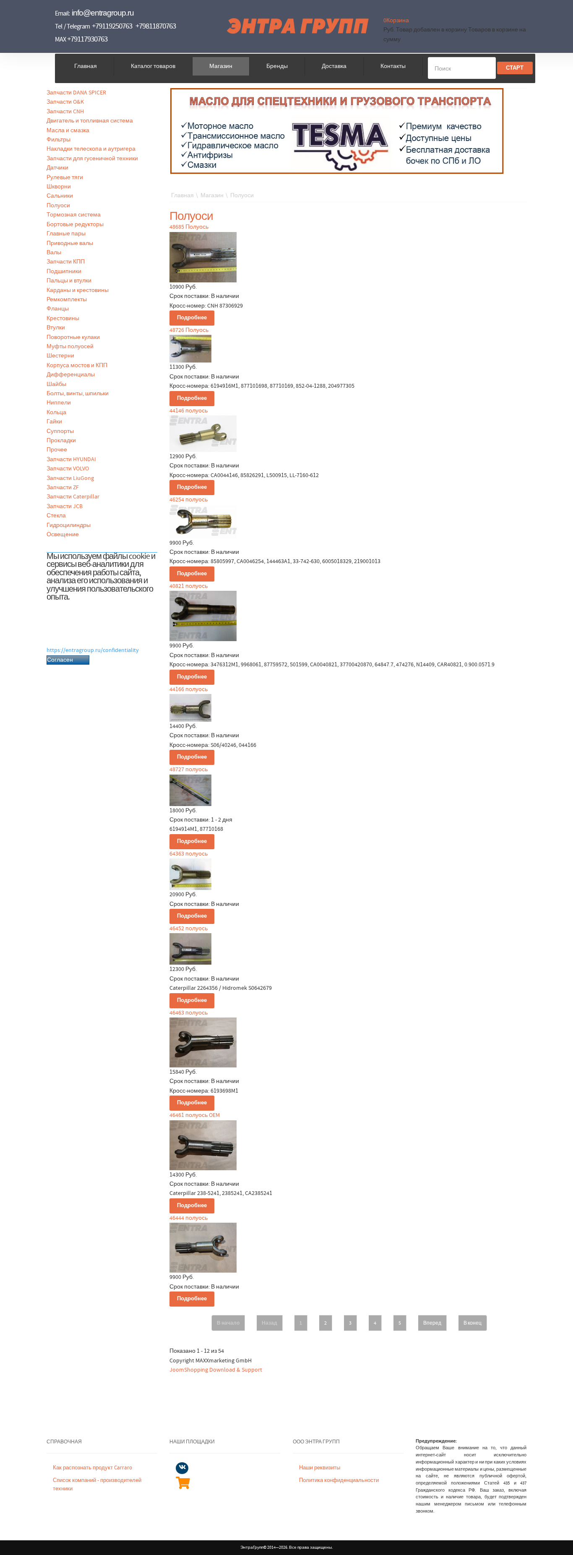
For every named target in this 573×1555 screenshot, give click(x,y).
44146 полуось (188, 410)
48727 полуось (188, 769)
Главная (85, 66)
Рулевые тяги (65, 177)
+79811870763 (155, 26)
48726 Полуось (188, 330)
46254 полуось (188, 499)
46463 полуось (188, 1013)
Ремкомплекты (67, 299)
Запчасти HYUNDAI (71, 459)
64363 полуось (188, 854)
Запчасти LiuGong (70, 478)
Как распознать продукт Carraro (92, 1468)
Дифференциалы (71, 374)
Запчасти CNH (65, 111)
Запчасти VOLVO (68, 468)
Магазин (220, 66)
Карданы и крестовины (78, 290)
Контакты (393, 66)
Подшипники (64, 271)
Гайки (54, 421)
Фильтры (58, 139)
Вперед (432, 1323)
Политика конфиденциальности (339, 1480)
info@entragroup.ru (103, 12)
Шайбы (56, 384)
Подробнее (192, 318)
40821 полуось (188, 586)
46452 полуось (188, 928)
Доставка (334, 66)
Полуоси (58, 205)
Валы (54, 252)
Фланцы (58, 308)
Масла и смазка (68, 130)
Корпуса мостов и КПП (77, 365)
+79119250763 (112, 26)
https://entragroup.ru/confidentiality (93, 650)
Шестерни (60, 355)
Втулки (56, 327)
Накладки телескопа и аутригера (91, 149)
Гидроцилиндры (69, 525)
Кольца (56, 412)
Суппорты (60, 431)
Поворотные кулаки (73, 337)
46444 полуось (188, 1218)
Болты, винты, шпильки (78, 393)
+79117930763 (87, 39)
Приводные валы (70, 243)
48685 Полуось (188, 227)
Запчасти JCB (65, 506)
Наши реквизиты (319, 1468)
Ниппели (59, 402)
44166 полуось (188, 689)
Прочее (57, 449)
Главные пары (66, 233)
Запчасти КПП (66, 261)
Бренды (277, 66)
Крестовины (63, 318)
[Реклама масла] (337, 131)
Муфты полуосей (70, 346)
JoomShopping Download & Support (215, 1370)
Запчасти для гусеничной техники (92, 158)
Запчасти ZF (63, 487)
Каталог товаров (153, 66)
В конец (473, 1323)
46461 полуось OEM (194, 1115)
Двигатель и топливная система (90, 120)
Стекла (56, 515)
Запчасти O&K (65, 102)
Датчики (57, 167)
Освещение (63, 534)
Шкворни (59, 186)
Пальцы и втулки (69, 280)
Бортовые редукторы (75, 224)
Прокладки (61, 440)
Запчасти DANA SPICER (76, 92)
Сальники (60, 196)
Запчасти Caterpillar (73, 496)
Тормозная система (74, 214)
